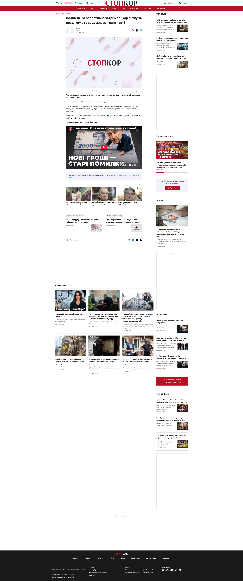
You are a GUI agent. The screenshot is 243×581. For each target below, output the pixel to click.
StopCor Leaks (134, 8)
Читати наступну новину (114, 216)
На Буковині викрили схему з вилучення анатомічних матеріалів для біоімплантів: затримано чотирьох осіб (172, 40)
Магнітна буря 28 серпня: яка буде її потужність (170, 321)
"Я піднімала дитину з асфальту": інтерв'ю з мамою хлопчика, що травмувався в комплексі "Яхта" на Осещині (170, 233)
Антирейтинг (161, 8)
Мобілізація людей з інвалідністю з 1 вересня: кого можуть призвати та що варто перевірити (69, 361)
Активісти (92, 576)
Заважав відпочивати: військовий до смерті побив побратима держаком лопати (171, 340)
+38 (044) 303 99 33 (172, 382)
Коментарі (73, 240)
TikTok (70, 177)
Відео (91, 8)
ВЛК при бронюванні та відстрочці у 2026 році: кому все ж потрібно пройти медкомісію (171, 22)
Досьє (123, 8)
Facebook (119, 175)
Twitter (130, 175)
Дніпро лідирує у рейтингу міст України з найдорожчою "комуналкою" (82, 221)
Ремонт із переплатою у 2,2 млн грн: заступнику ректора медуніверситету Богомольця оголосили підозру (103, 316)
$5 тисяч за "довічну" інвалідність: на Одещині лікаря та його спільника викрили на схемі (137, 361)
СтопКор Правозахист (96, 570)
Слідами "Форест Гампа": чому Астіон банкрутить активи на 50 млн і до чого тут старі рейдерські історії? (171, 402)
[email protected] (69, 577)
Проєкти (80, 8)
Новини (102, 8)
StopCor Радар (147, 8)
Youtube (124, 175)
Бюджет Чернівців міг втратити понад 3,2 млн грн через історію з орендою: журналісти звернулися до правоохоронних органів (137, 317)
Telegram (112, 175)
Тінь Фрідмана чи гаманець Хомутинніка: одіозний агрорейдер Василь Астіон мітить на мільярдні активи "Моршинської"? (172, 421)
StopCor (77, 29)
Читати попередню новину (75, 216)
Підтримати (171, 3)
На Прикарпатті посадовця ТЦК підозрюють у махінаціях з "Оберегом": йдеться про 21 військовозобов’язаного (172, 358)
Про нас (91, 567)
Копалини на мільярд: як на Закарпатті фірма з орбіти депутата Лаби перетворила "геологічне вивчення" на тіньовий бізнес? (171, 439)
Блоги (114, 8)
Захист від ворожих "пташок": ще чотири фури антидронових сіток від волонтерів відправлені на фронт (171, 165)
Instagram (136, 175)
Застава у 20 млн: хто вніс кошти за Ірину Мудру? (68, 315)
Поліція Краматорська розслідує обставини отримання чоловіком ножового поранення (123, 221)
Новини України (66, 13)
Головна (57, 13)
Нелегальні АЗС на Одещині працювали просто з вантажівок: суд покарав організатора (103, 361)
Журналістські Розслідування (98, 573)
